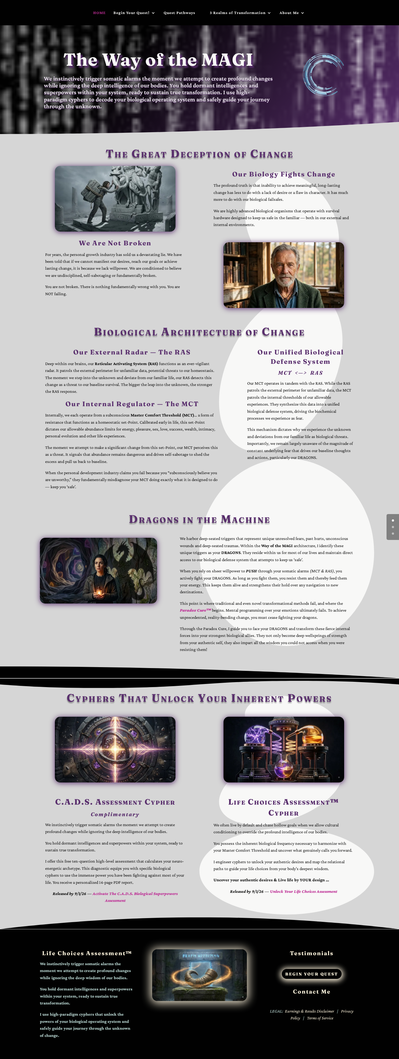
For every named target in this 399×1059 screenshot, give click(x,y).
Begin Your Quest (311, 973)
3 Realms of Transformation (238, 13)
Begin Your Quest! (131, 13)
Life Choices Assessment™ (87, 953)
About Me (289, 13)
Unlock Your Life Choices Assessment (303, 891)
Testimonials (312, 953)
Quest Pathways (179, 13)
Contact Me (312, 991)
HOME (99, 13)
